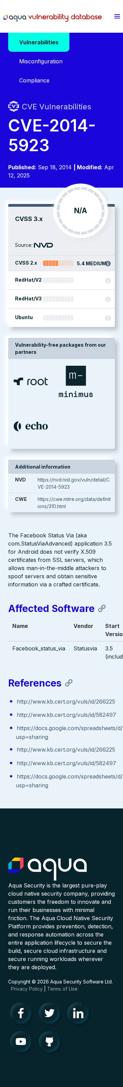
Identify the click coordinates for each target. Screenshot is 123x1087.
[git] (51, 1043)
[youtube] (22, 1043)
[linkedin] (80, 1015)
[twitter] (51, 1015)
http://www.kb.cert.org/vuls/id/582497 (66, 714)
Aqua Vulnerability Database (52, 18)
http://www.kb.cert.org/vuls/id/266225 (66, 701)
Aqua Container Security (47, 869)
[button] (117, 16)
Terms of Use (62, 989)
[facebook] (22, 1015)
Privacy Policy (27, 989)
